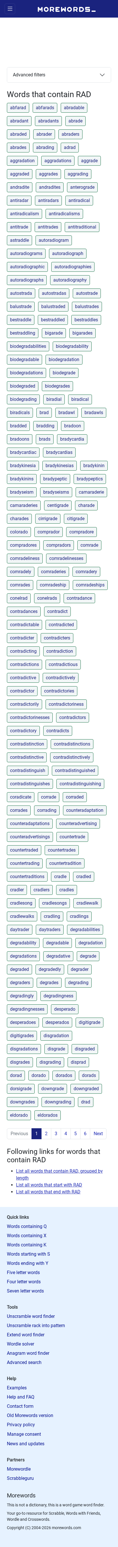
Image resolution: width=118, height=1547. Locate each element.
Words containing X (26, 1235)
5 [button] (75, 1133)
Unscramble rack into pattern (36, 1325)
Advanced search (24, 1362)
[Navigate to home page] (67, 8)
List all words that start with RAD (49, 1185)
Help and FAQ (20, 1397)
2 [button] (46, 1133)
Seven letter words (25, 1291)
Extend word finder (25, 1334)
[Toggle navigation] (10, 8)
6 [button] (85, 1133)
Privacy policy (21, 1424)
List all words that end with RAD (48, 1192)
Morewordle (19, 1469)
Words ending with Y (27, 1263)
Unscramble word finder (31, 1316)
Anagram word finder (28, 1353)
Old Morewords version (30, 1415)
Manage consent (24, 1434)
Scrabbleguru (20, 1478)
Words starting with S (28, 1254)
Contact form (20, 1406)
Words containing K (26, 1245)
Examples (17, 1388)
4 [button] (65, 1133)
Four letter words (24, 1281)
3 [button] (56, 1133)
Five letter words (23, 1272)
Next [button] (98, 1133)
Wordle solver (20, 1344)
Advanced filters (29, 75)
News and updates (25, 1443)
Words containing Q (27, 1226)
